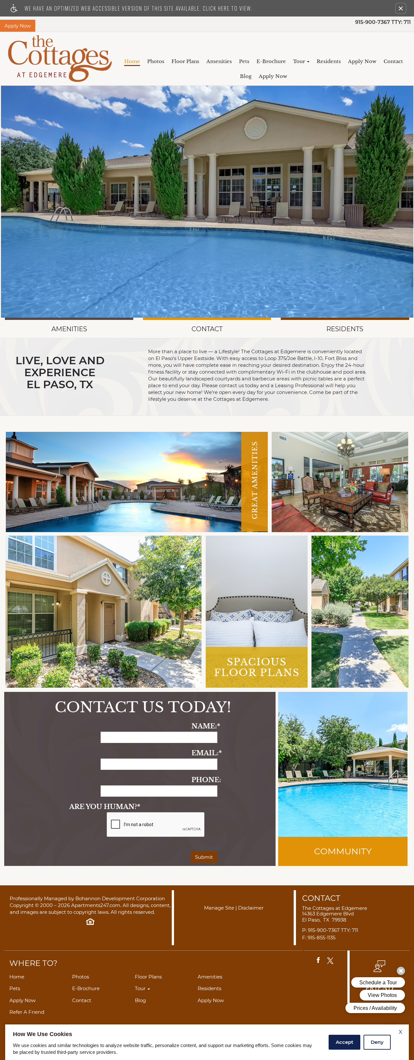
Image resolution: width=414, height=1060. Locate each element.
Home (132, 61)
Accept (344, 1042)
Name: (204, 726)
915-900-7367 (383, 22)
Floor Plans (185, 61)
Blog (246, 76)
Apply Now (362, 61)
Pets (244, 61)
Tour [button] (299, 61)
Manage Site (219, 908)
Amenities (219, 61)
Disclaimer (251, 908)
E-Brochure (271, 61)
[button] (401, 8)
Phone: (204, 780)
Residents (329, 61)
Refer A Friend (26, 1012)
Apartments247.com (95, 905)
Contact (393, 61)
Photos (155, 61)
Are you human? (104, 807)
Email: (204, 753)
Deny (377, 1042)
